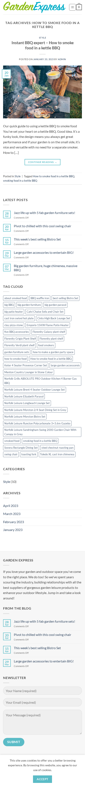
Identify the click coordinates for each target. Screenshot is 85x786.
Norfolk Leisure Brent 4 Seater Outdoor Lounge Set (34, 389)
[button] (72, 7)
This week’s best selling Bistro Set (37, 239)
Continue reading (42, 162)
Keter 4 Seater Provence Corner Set (25, 365)
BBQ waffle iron (40, 298)
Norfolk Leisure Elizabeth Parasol (24, 396)
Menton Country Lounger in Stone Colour (28, 372)
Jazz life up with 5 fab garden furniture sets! (44, 213)
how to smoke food (15, 358)
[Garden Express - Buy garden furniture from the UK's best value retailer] (34, 7)
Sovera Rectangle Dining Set (21, 447)
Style (42, 37)
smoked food (11, 440)
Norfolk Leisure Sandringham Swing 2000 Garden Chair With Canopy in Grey (40, 432)
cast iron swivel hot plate (19, 318)
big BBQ (9, 304)
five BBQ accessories (16, 331)
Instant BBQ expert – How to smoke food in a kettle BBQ (43, 45)
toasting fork (28, 454)
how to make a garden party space (53, 352)
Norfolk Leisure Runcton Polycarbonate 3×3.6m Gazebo (37, 423)
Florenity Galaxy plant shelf (49, 331)
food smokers (46, 345)
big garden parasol (55, 304)
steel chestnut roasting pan (57, 447)
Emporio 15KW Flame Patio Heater (48, 325)
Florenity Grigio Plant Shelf (20, 338)
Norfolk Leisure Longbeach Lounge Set (27, 403)
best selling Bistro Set (65, 298)
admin (62, 59)
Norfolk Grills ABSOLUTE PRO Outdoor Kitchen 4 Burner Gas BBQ (40, 380)
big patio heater (13, 311)
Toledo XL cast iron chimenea (57, 454)
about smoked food (15, 298)
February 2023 (13, 522)
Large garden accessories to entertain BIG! (44, 252)
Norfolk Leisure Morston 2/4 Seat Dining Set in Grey (35, 410)
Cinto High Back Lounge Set (53, 318)
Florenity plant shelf (51, 338)
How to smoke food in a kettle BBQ (53, 176)
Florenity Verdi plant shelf (19, 345)
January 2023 (12, 530)
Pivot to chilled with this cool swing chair (42, 226)
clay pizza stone (13, 325)
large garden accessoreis (65, 365)
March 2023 (11, 514)
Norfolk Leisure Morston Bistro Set (24, 416)
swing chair (11, 454)
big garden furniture (29, 304)
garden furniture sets (16, 352)
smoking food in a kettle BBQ (20, 180)
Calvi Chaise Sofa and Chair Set (45, 311)
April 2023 (10, 506)
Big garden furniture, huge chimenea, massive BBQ (45, 268)
